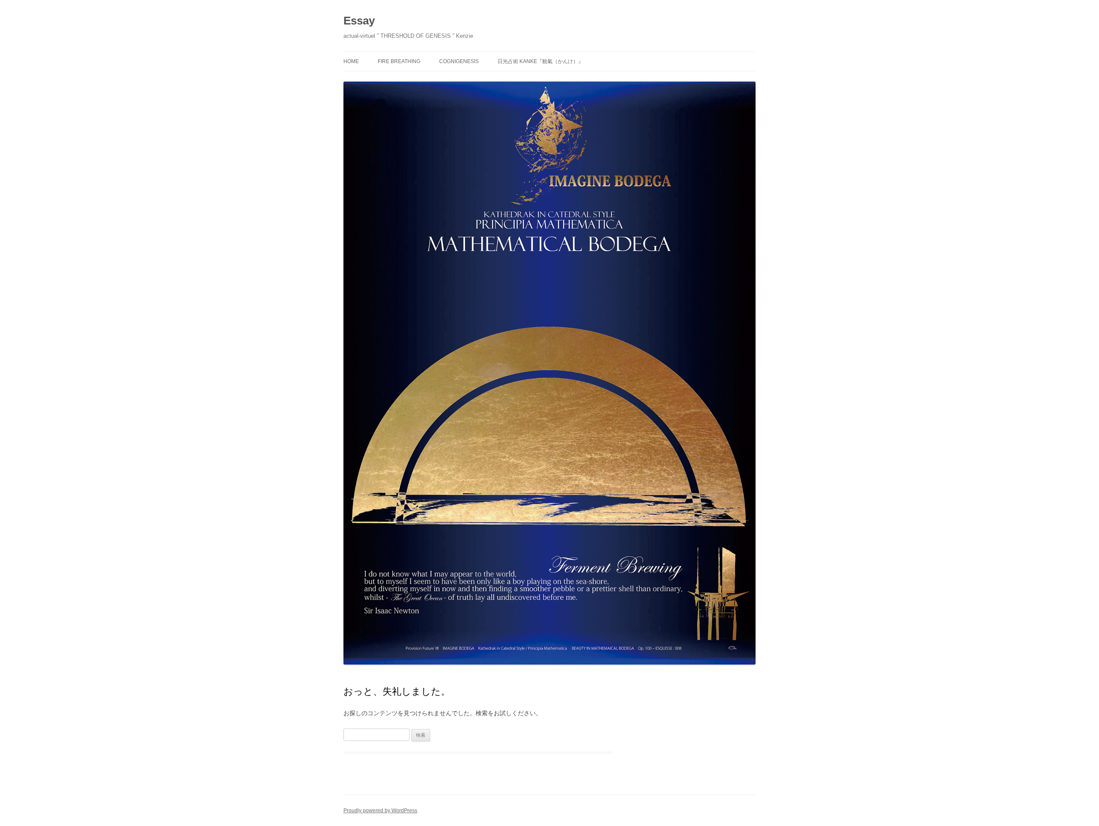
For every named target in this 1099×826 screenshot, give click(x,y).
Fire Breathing (399, 61)
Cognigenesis (459, 61)
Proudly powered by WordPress (380, 811)
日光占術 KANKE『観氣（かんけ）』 (540, 61)
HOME (351, 61)
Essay (359, 20)
